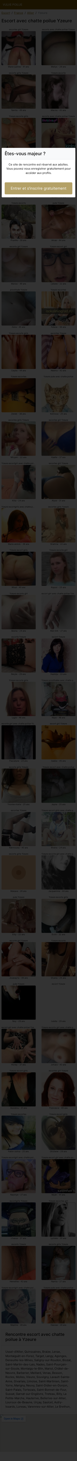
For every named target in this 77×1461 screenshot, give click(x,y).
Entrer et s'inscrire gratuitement (38, 188)
